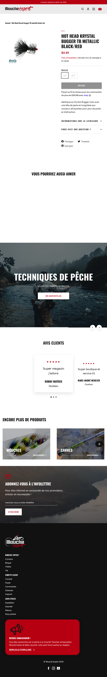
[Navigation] (94, 9)
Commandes (10, 586)
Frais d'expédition (69, 57)
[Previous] (92, 327)
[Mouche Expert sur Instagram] (53, 668)
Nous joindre (10, 614)
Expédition (9, 602)
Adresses (9, 590)
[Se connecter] (88, 9)
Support (8, 594)
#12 (73, 75)
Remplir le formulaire (20, 649)
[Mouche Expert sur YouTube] (58, 668)
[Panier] (100, 9)
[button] (99, 444)
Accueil (7, 23)
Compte (8, 579)
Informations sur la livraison (79, 121)
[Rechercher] (82, 9)
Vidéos (8, 566)
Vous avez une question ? (76, 129)
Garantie (8, 606)
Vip (6, 570)
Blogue (8, 562)
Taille (64, 70)
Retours (8, 610)
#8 (64, 75)
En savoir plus (53, 296)
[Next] (99, 327)
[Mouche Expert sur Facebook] (48, 668)
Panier (8, 582)
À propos (9, 559)
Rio (63, 31)
